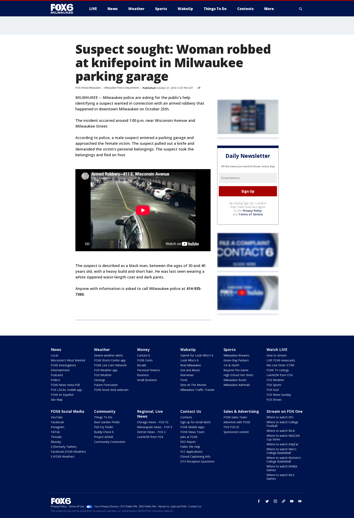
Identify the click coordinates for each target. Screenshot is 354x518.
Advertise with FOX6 (237, 422)
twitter (267, 501)
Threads (56, 437)
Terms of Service (251, 214)
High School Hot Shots (238, 375)
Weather (102, 349)
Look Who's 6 (189, 360)
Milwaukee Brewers (237, 355)
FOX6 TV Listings (278, 370)
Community (104, 411)
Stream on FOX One (285, 411)
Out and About (190, 370)
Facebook (57, 422)
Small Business (147, 380)
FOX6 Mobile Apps (192, 427)
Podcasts (57, 375)
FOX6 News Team (192, 432)
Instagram (57, 427)
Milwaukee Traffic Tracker (197, 390)
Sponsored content (236, 432)
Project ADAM (103, 437)
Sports (230, 349)
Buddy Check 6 (104, 432)
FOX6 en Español (62, 395)
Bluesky (56, 442)
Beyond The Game (236, 370)
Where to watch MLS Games (280, 477)
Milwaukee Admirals (237, 385)
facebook (259, 501)
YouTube (57, 417)
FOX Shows (274, 400)
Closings (99, 380)
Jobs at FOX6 (188, 437)
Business (143, 375)
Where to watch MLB (281, 431)
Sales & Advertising (241, 411)
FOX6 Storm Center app (110, 360)
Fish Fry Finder (103, 427)
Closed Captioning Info (195, 456)
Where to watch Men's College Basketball (281, 451)
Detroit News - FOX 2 (151, 432)
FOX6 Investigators (63, 365)
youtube (291, 501)
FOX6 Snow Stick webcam (111, 390)
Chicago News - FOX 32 (152, 422)
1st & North (231, 365)
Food (183, 380)
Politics (55, 380)
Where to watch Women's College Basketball (284, 459)
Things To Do (103, 417)
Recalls (141, 365)
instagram (275, 501)
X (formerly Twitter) (64, 447)
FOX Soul (273, 390)
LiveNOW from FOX (280, 375)
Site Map (56, 400)
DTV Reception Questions (197, 461)
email (300, 501)
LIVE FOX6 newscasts (281, 360)
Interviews (187, 375)
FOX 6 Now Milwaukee (88, 87)
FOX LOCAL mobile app (66, 390)
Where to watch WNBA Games (282, 468)
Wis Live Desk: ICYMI (280, 365)
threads (283, 501)
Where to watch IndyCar (282, 444)
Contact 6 (143, 355)
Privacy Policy (252, 211)
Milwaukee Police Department (121, 87)
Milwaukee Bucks (235, 380)
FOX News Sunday (279, 395)
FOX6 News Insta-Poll (65, 385)
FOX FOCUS (231, 427)
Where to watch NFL (280, 417)
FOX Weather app (105, 370)
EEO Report (188, 442)
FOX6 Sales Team (235, 417)
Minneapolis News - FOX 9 (154, 427)
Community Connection (109, 442)
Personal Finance (148, 370)
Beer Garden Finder (107, 422)
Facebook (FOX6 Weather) (68, 452)
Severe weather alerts (108, 355)
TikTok (55, 432)
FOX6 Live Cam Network (110, 365)
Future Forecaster (106, 385)
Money (143, 349)
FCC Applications (191, 452)
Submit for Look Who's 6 (196, 355)
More (269, 8)
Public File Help (190, 447)
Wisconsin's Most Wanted (68, 360)
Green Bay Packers (236, 360)
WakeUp (188, 349)
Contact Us (190, 411)
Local (54, 355)
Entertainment (60, 370)
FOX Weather (103, 375)
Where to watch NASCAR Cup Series (283, 437)
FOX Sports (274, 385)
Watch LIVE (277, 349)
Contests (186, 417)
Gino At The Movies (193, 385)
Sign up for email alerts (195, 422)
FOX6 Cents (145, 360)
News (56, 349)
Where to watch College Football (282, 424)
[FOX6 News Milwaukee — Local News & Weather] (64, 9)
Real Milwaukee (190, 365)
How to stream (277, 355)
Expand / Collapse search (300, 9)
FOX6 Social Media (67, 411)
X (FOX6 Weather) (62, 456)
